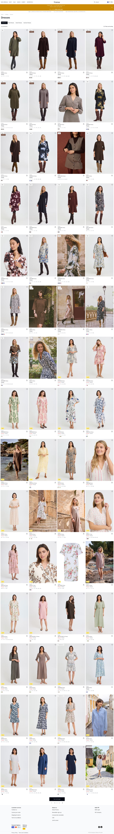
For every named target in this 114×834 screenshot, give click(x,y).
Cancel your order (16, 812)
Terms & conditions (16, 817)
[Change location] (108, 2)
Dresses (11, 14)
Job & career (55, 820)
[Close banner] (112, 7)
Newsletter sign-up (56, 812)
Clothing (6, 14)
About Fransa (55, 809)
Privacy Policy (15, 832)
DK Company (98, 812)
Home (2, 14)
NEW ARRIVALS (4, 2)
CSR (53, 817)
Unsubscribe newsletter (58, 815)
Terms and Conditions (23, 832)
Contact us (14, 809)
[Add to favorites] (27, 30)
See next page (57, 799)
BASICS (19, 2)
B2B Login (97, 809)
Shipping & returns (16, 815)
